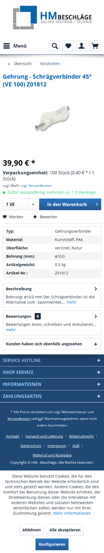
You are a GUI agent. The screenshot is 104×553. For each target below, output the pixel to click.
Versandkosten (19, 418)
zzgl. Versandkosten (36, 185)
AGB (75, 445)
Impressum (56, 445)
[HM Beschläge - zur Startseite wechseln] (52, 18)
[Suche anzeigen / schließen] (54, 45)
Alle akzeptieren (64, 529)
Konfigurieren (52, 544)
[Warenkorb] (95, 45)
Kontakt (12, 436)
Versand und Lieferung (44, 436)
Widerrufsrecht (81, 436)
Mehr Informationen (72, 513)
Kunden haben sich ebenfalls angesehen (44, 343)
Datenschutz (31, 445)
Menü (20, 46)
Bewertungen (18, 316)
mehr (71, 302)
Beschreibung (19, 288)
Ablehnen (31, 529)
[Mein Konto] (81, 45)
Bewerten (48, 216)
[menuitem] (14, 45)
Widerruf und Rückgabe (52, 455)
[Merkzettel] (67, 45)
